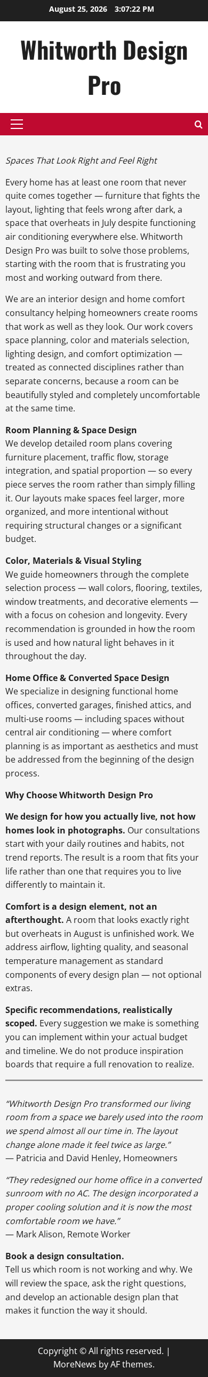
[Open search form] (199, 124)
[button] (16, 124)
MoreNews (75, 1364)
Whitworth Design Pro (104, 67)
